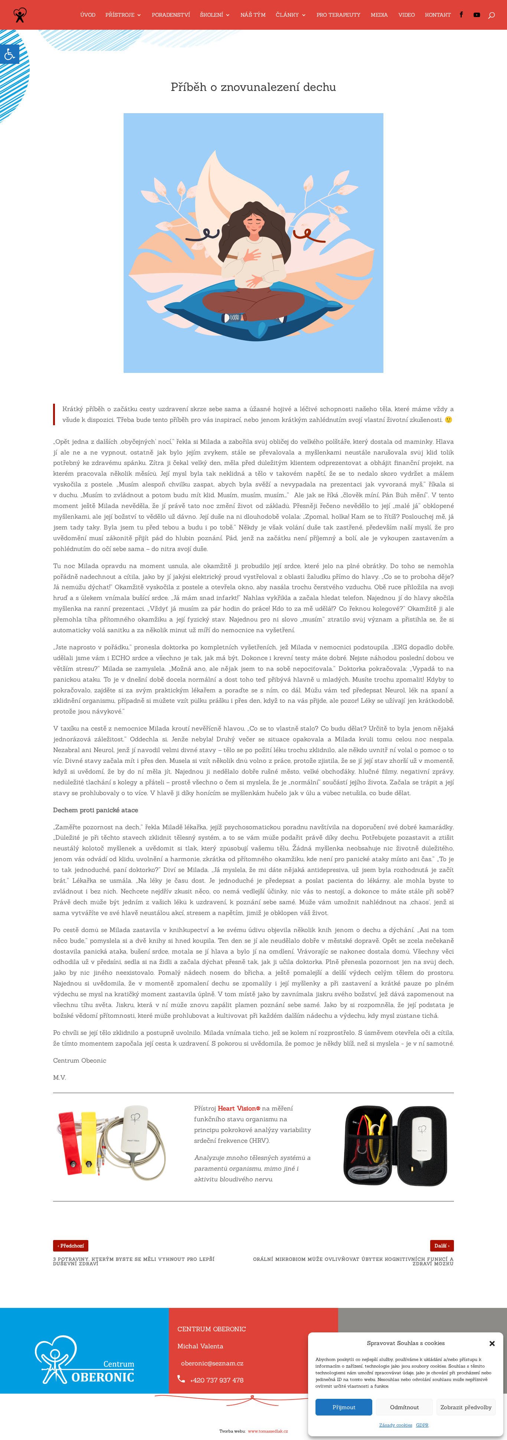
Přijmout (344, 1407)
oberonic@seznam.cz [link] (212, 1363)
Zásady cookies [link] (395, 1425)
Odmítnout (404, 1407)
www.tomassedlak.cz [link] (268, 1431)
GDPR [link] (422, 1425)
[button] (492, 1343)
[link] (9, 54)
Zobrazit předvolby (466, 1407)
